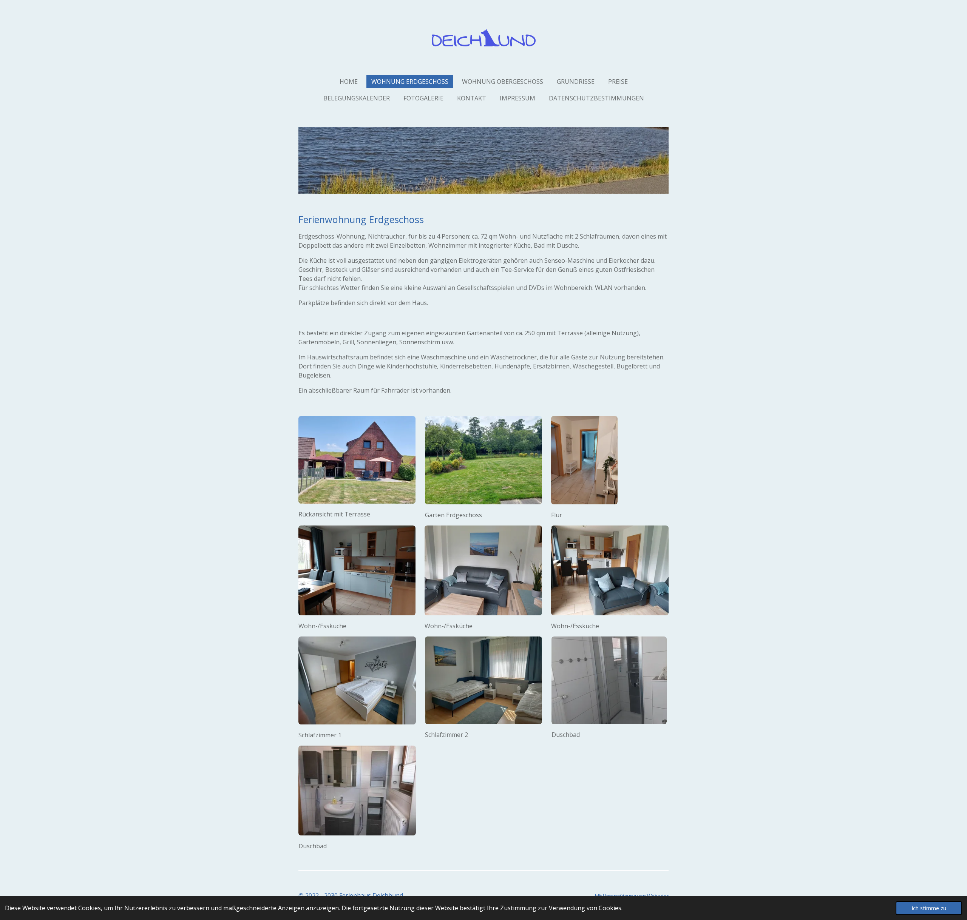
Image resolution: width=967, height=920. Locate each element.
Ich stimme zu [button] (928, 908)
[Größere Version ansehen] (357, 460)
